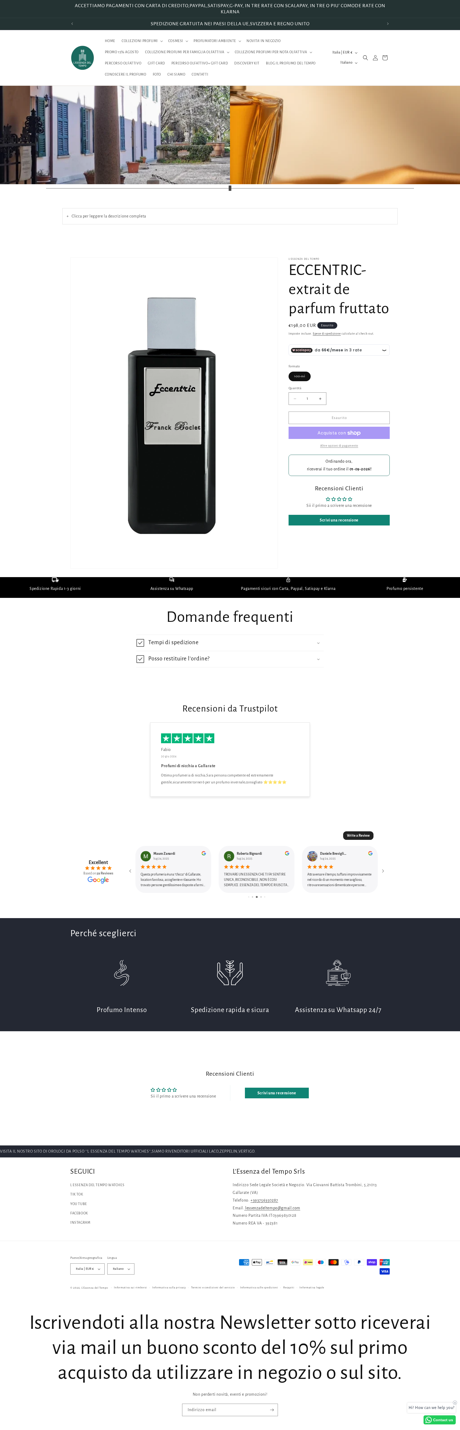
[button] (141, 41)
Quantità (295, 388)
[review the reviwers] (204, 854)
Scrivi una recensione (339, 520)
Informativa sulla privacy (169, 1287)
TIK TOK (76, 1194)
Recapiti (288, 1287)
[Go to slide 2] (252, 897)
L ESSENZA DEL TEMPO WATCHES (97, 1185)
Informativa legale (311, 1287)
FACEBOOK (79, 1213)
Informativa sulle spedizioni (259, 1287)
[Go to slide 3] (257, 897)
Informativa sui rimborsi (130, 1287)
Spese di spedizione (327, 333)
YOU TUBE (78, 1204)
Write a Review (358, 835)
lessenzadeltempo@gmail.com (272, 1208)
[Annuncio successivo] (388, 24)
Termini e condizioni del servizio (213, 1287)
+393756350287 (264, 1200)
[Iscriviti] (272, 1410)
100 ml (302, 377)
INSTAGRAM (80, 1222)
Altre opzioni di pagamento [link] (339, 445)
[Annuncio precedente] (72, 24)
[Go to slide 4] (261, 897)
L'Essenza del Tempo (94, 1287)
